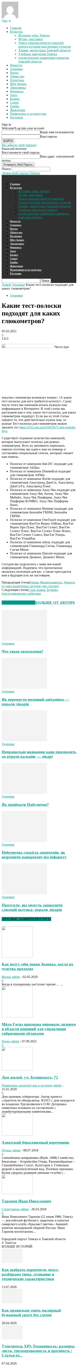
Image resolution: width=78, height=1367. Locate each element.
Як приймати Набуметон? (25, 804)
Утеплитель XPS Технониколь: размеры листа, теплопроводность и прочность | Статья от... (38, 1350)
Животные (17, 110)
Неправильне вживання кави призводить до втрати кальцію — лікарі (39, 754)
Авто (13, 95)
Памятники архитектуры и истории (27, 1085)
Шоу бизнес (18, 84)
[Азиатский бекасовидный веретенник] (17, 1134)
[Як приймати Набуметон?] (24, 792)
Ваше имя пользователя (57, 132)
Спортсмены (11, 1209)
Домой (6, 284)
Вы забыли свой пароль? (19, 145)
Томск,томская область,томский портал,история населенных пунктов (44, 44)
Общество (17, 76)
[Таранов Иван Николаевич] (17, 1193)
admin (16, 977)
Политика (17, 80)
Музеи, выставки (30, 39)
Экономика (18, 87)
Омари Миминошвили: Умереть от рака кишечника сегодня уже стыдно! (38, 584)
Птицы (7, 1150)
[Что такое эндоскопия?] (24, 640)
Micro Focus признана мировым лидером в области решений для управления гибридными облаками (39, 1029)
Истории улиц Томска (34, 35)
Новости (16, 65)
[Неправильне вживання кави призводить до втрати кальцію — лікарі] (24, 740)
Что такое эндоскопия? (22, 651)
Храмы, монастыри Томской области (44, 50)
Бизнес (15, 99)
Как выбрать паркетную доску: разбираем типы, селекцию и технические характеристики (30, 1274)
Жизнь (6, 977)
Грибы (14, 106)
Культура (16, 31)
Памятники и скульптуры (28, 113)
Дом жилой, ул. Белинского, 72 (30, 1077)
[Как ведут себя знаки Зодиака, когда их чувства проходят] (17, 956)
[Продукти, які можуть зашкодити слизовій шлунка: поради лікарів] (24, 893)
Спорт (14, 102)
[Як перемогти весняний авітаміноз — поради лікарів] (24, 687)
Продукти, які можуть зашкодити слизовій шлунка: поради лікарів (32, 907)
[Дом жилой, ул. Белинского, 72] (17, 1069)
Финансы (17, 91)
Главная (15, 28)
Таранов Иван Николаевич (26, 1201)
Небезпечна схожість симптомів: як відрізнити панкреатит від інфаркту (34, 854)
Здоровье (16, 69)
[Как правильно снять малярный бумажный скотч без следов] (12, 1302)
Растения (16, 117)
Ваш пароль (48, 136)
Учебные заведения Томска (37, 54)
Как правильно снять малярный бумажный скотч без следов (31, 1312)
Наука (14, 72)
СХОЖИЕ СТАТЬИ (18, 602)
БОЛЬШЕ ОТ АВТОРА (55, 602)
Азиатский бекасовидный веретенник (35, 1142)
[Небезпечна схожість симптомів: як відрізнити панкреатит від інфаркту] (24, 841)
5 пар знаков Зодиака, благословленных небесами (30, 591)
